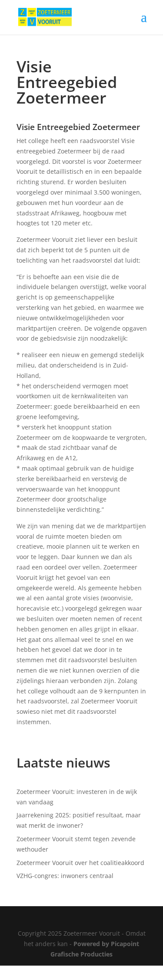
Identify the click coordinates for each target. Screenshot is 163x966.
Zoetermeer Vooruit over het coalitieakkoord (80, 863)
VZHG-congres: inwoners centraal (65, 876)
